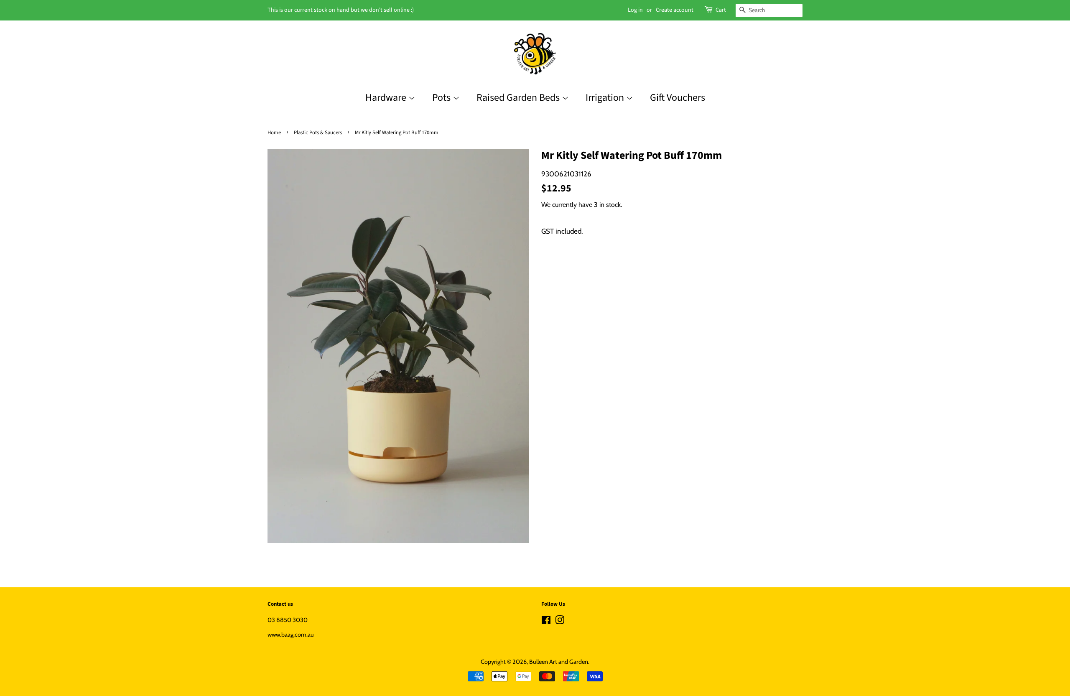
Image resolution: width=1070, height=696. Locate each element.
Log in (635, 10)
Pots (442, 97)
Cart (721, 10)
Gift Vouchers (677, 97)
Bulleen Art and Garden (558, 661)
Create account (674, 10)
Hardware (386, 97)
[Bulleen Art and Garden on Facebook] (546, 621)
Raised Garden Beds (519, 97)
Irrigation (606, 97)
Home (274, 132)
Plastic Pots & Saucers (318, 132)
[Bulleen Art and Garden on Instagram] (559, 621)
